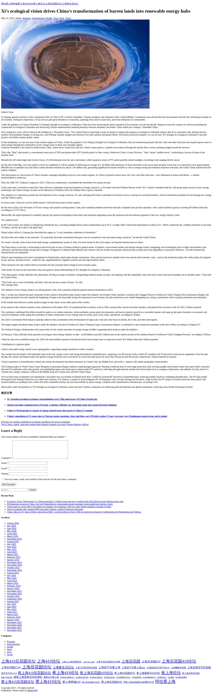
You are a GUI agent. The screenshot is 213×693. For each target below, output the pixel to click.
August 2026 (13, 523)
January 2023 (13, 619)
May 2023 (11, 609)
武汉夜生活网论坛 (96, 677)
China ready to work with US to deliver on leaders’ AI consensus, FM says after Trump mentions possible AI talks (59, 506)
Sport (55, 18)
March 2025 (12, 554)
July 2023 (11, 604)
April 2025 (12, 552)
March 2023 (12, 614)
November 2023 (14, 593)
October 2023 (13, 596)
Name (4, 463)
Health (49, 18)
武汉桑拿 (171, 677)
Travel (68, 18)
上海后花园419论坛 (179, 661)
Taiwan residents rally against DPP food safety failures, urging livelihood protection (45, 509)
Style (61, 18)
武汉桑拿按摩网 (181, 677)
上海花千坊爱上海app (133, 667)
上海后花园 (130, 661)
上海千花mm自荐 (89, 662)
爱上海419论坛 (48, 681)
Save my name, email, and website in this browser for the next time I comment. (41, 479)
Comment (6, 458)
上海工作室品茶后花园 (86, 667)
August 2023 (13, 601)
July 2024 (11, 575)
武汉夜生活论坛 (109, 677)
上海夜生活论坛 (63, 667)
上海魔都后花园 (178, 667)
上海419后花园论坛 (18, 661)
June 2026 (11, 528)
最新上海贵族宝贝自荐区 (28, 677)
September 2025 (14, 539)
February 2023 (13, 617)
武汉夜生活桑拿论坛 (67, 677)
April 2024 (12, 580)
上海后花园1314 (11, 667)
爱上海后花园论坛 (111, 682)
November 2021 (14, 630)
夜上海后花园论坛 (124, 673)
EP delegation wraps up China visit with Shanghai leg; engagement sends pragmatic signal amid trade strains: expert (60, 504)
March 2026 (12, 536)
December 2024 (14, 562)
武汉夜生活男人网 (82, 677)
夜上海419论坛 (65, 672)
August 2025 (13, 541)
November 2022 (14, 625)
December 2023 (14, 591)
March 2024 (12, 583)
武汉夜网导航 (137, 677)
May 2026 (11, 531)
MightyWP (32, 690)
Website (4, 474)
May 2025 (11, 549)
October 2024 (13, 567)
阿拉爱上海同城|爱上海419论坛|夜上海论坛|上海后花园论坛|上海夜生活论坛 (39, 3)
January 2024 (13, 588)
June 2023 (11, 606)
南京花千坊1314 (9, 673)
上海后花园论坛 (36, 667)
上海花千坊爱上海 (109, 667)
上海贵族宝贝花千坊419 (158, 667)
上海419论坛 (48, 661)
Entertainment (38, 18)
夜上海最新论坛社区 (148, 673)
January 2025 (13, 559)
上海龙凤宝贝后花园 (199, 667)
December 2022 (14, 622)
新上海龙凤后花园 (191, 673)
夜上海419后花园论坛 (34, 673)
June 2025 (11, 546)
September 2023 (14, 599)
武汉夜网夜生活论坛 (123, 677)
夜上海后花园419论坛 (96, 673)
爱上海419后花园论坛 (17, 682)
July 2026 (11, 526)
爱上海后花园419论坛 (91, 682)
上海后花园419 (151, 661)
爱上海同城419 (71, 681)
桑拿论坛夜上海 (51, 677)
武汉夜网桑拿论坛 (149, 677)
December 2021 (14, 627)
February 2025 (13, 557)
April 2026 (12, 533)
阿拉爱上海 (165, 681)
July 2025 (11, 544)
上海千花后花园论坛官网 (108, 662)
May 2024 (11, 578)
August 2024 (13, 573)
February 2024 (13, 586)
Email (4, 468)
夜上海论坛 (171, 673)
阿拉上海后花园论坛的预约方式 (138, 682)
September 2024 (14, 570)
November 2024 (14, 565)
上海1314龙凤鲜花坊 (71, 662)
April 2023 (12, 612)
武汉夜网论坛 (161, 677)
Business (27, 18)
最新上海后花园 (6, 677)
